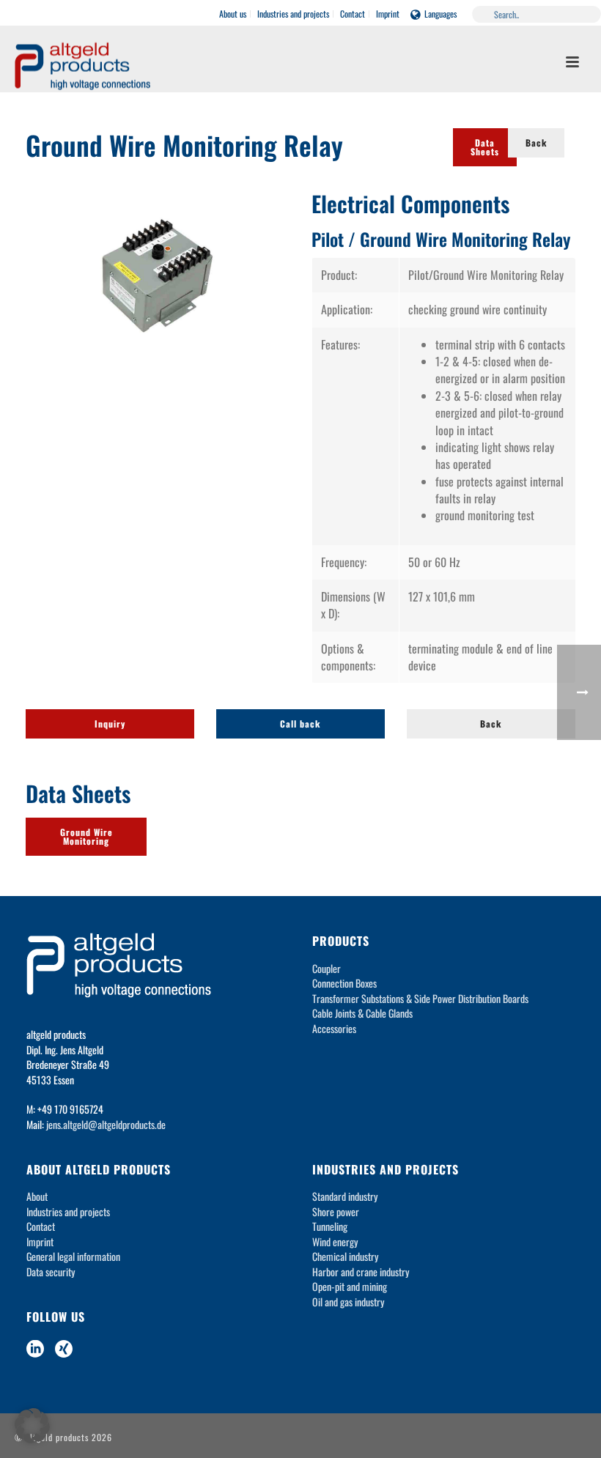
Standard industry (344, 1196)
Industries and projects (68, 1211)
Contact (40, 1226)
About (37, 1196)
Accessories (334, 1028)
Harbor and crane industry (360, 1271)
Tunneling (329, 1226)
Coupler (326, 968)
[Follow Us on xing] (64, 1349)
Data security (50, 1271)
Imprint (40, 1241)
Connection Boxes (344, 983)
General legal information (73, 1256)
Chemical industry (345, 1256)
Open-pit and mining (349, 1286)
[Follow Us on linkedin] (35, 1349)
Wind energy (335, 1241)
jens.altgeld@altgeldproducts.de (106, 1124)
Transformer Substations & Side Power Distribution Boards (420, 998)
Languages (440, 13)
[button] (32, 1426)
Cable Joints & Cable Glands (362, 1013)
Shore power (335, 1211)
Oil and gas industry (348, 1301)
